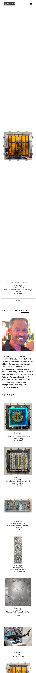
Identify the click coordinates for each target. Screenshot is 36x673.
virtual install (23, 282)
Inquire (18, 300)
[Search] (27, 4)
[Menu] (31, 4)
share (11, 282)
